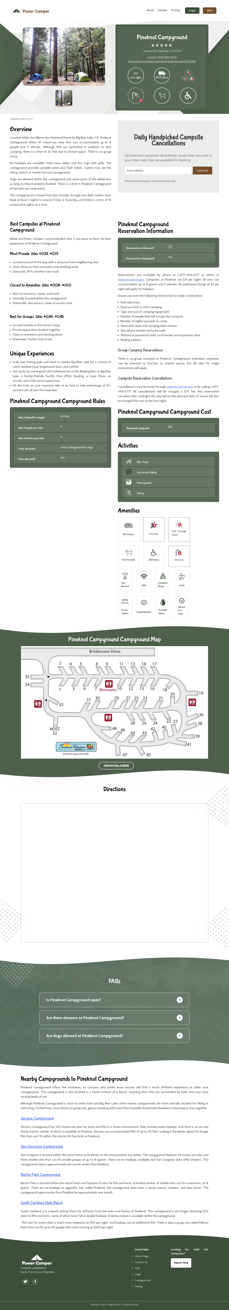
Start (209, 10)
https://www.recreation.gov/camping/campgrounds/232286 (161, 61)
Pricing (175, 10)
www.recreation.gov (131, 279)
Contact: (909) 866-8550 (162, 57)
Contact (162, 10)
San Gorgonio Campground (42, 1146)
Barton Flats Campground (40, 1174)
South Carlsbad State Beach (42, 1202)
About (150, 10)
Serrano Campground (37, 1118)
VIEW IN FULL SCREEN (116, 765)
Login (192, 10)
